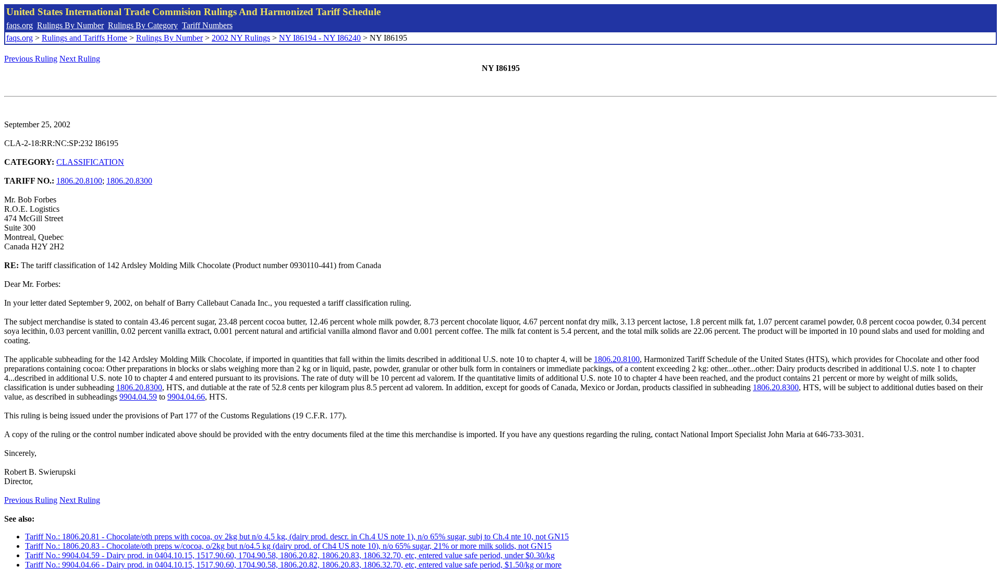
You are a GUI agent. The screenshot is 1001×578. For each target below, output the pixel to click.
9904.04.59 (138, 396)
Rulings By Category (143, 25)
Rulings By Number (70, 25)
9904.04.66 (186, 396)
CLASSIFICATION (90, 162)
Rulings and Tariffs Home (84, 37)
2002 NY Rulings (241, 37)
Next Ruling (79, 58)
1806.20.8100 (79, 180)
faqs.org (19, 25)
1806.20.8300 (129, 180)
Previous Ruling (30, 58)
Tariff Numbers (207, 25)
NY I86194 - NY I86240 (320, 37)
